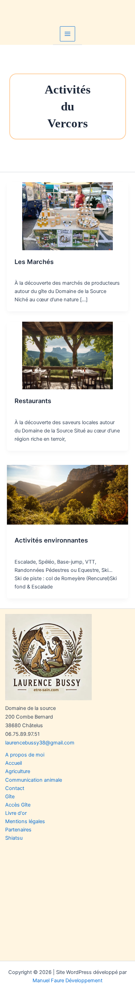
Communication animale (33, 780)
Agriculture (17, 771)
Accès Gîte (17, 805)
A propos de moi (24, 755)
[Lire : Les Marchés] (67, 216)
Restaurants (33, 400)
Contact (14, 788)
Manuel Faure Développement (67, 980)
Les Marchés (34, 261)
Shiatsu (13, 838)
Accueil (13, 763)
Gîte (10, 796)
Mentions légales (25, 821)
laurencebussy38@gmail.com (39, 743)
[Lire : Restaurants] (67, 355)
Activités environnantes (51, 540)
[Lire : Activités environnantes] (67, 494)
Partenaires (18, 830)
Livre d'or (16, 813)
